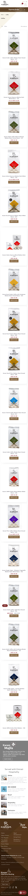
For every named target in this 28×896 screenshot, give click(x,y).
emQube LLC (9, 894)
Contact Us (4, 851)
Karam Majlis (5, 844)
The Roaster (4, 838)
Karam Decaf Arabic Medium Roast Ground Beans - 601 (14, 334)
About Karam (5, 835)
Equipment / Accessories (17, 840)
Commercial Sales (6, 849)
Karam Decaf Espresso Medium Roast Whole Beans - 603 (14, 216)
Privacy (3, 862)
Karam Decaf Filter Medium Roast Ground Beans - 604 (14, 374)
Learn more (7, 759)
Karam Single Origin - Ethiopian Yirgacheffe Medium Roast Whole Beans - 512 (14, 571)
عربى (26, 1)
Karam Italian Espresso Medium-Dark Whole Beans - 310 (14, 176)
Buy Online (4, 846)
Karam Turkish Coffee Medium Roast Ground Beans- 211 (14, 413)
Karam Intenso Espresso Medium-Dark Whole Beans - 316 (14, 98)
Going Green (17, 837)
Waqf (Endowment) (17, 834)
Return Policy (20, 862)
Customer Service (5, 864)
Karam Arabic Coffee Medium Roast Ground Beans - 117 (14, 58)
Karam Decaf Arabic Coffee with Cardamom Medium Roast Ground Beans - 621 (14, 295)
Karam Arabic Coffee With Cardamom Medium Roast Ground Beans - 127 (14, 137)
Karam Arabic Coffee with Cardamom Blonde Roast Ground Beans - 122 (14, 650)
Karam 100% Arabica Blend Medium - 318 (14, 728)
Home (2, 14)
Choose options (14, 103)
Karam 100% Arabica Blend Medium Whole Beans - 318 (14, 492)
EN (23, 1)
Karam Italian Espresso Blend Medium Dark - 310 (14, 255)
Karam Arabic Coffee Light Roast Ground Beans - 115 (14, 610)
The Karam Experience (4, 841)
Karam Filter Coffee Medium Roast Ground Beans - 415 (14, 531)
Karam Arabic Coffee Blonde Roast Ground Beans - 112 (14, 452)
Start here (5, 884)
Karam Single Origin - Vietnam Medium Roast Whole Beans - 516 (14, 689)
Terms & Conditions (10, 862)
